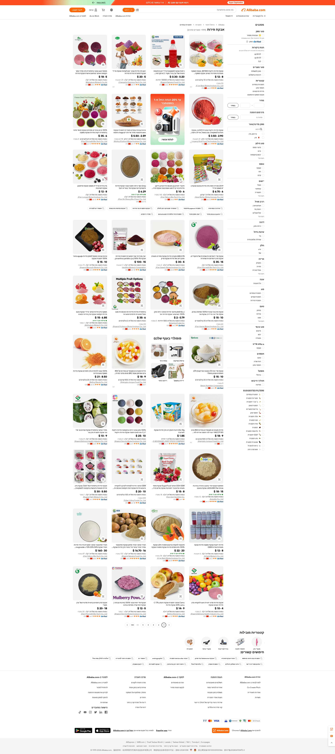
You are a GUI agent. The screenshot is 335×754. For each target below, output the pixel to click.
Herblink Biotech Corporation (134, 267)
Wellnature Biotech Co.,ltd (96, 82)
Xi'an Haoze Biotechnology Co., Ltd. (209, 326)
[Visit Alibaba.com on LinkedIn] (100, 712)
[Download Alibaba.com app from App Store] (103, 730)
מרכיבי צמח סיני (214, 208)
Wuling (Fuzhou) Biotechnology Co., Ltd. (130, 141)
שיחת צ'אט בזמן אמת (137, 687)
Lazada (167, 742)
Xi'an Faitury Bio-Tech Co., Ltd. (172, 197)
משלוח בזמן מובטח (214, 692)
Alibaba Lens (246, 730)
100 (132, 625)
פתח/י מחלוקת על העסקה (136, 692)
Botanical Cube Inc (177, 323)
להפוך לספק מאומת (100, 697)
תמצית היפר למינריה (123, 658)
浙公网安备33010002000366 (210, 750)
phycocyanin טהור (213, 214)
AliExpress (130, 742)
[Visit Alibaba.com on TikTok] (79, 712)
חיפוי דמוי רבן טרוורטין (175, 664)
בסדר (233, 105)
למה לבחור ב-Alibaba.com (250, 682)
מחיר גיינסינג (145, 214)
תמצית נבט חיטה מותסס (251, 658)
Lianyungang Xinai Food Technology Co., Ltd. (206, 141)
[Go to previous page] (169, 625)
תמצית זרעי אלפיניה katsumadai (170, 214)
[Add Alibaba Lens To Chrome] (220, 730)
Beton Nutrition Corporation (211, 386)
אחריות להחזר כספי (214, 687)
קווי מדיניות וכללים (215, 707)
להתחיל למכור (102, 687)
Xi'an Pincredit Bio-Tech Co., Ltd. (94, 141)
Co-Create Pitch (253, 687)
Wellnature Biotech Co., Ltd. (95, 325)
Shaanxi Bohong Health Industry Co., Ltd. (90, 441)
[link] (331, 729)
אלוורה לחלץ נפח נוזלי (100, 658)
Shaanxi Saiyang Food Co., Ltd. (172, 82)
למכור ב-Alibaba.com (99, 682)
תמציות (199, 25)
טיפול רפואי (209, 25)
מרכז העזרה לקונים (138, 682)
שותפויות (104, 702)
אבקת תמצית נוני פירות (141, 208)
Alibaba (221, 25)
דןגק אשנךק (137, 664)
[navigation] (245, 325)
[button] (137, 10)
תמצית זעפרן (213, 664)
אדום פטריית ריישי (253, 664)
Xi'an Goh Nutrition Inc (175, 497)
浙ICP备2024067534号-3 (234, 750)
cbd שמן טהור (194, 214)
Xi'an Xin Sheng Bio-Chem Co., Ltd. (132, 199)
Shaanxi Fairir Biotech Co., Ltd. (95, 497)
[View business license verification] (191, 750)
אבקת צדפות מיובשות (117, 208)
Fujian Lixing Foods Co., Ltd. (135, 500)
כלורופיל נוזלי (196, 664)
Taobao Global (178, 742)
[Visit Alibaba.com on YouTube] (85, 712)
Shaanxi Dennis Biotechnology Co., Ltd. (130, 441)
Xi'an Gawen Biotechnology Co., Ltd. (170, 267)
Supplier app (161, 730)
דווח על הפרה (140, 707)
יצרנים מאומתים (177, 682)
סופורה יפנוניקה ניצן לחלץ (166, 208)
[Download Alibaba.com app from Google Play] (83, 730)
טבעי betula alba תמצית (178, 658)
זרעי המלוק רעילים (232, 664)
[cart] (103, 10)
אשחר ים (141, 658)
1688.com (141, 742)
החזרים (143, 697)
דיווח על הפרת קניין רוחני (136, 702)
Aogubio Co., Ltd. (216, 499)
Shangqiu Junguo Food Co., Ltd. (133, 382)
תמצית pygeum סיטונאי (192, 208)
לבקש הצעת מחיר (177, 687)
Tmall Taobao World (155, 742)
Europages (205, 742)
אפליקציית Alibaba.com (123, 730)
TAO (188, 742)
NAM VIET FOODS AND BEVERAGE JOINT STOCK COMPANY (167, 441)
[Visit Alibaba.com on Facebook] (106, 712)
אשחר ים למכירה (95, 208)
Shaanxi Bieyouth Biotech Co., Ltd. (93, 267)
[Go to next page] (127, 625)
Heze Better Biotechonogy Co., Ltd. (209, 197)
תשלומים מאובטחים (214, 682)
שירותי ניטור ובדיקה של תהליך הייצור (208, 702)
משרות (257, 697)
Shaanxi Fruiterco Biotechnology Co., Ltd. (129, 326)
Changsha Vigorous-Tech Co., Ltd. (132, 82)
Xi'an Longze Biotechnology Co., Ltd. (92, 197)
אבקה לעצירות (154, 664)
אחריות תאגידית (254, 692)
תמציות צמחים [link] (186, 25)
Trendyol (195, 742)
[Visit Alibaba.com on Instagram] (90, 712)
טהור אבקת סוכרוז (228, 658)
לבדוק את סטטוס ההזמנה (98, 692)
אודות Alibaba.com (252, 677)
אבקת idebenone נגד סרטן (204, 658)
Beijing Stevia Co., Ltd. (98, 382)
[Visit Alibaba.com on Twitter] (95, 712)
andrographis (157, 658)
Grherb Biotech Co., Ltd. (213, 556)
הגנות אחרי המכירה (214, 697)
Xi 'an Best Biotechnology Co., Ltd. (209, 86)
